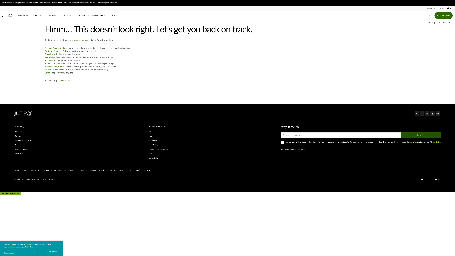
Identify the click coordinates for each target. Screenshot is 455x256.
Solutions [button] (21, 15)
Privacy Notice (435, 142)
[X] (422, 113)
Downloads (50, 54)
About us (18, 131)
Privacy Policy (9, 253)
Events (150, 131)
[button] (431, 8)
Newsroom (19, 145)
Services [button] (52, 15)
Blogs (47, 73)
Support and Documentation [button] (91, 15)
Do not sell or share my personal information (60, 170)
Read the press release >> (107, 3)
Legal (25, 170)
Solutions (49, 64)
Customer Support (53, 51)
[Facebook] (417, 113)
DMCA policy (35, 170)
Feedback (83, 170)
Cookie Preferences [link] (116, 170)
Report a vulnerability (97, 170)
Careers (18, 136)
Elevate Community (53, 70)
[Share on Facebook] (434, 24)
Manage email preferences (158, 149)
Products (49, 60)
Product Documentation (55, 48)
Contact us (19, 154)
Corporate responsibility (23, 140)
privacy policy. (302, 149)
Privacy (17, 170)
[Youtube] (438, 113)
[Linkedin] (432, 113)
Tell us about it (65, 81)
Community (152, 140)
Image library (153, 145)
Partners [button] (67, 15)
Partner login (153, 158)
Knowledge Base (52, 57)
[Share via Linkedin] (444, 24)
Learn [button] (113, 15)
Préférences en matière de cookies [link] (137, 170)
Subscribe (421, 135)
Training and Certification (56, 67)
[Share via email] (449, 24)
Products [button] (37, 15)
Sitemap (151, 154)
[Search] (430, 15)
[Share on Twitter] (439, 24)
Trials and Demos (444, 15)
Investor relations (21, 149)
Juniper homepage (79, 40)
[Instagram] (427, 113)
